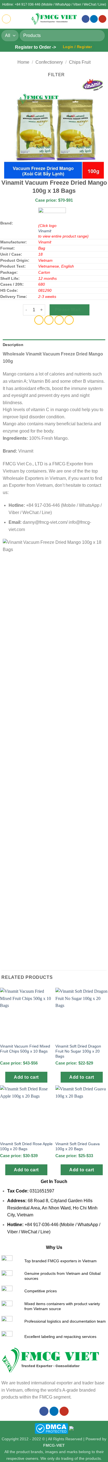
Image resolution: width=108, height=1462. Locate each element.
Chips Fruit (80, 62)
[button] (6, 18)
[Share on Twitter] (48, 320)
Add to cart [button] (26, 1077)
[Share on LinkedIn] (69, 320)
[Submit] (98, 35)
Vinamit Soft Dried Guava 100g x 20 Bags (77, 1146)
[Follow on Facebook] (85, 19)
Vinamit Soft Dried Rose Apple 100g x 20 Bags (26, 1146)
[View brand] (52, 215)
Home (23, 62)
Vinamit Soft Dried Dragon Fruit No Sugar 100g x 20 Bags (78, 1051)
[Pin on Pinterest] (59, 320)
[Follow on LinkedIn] (94, 19)
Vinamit (44, 231)
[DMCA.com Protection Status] (51, 1428)
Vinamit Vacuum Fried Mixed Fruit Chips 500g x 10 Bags (25, 1048)
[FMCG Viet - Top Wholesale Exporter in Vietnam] (54, 19)
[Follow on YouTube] (102, 19)
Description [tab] (13, 345)
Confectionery (49, 62)
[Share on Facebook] (38, 320)
